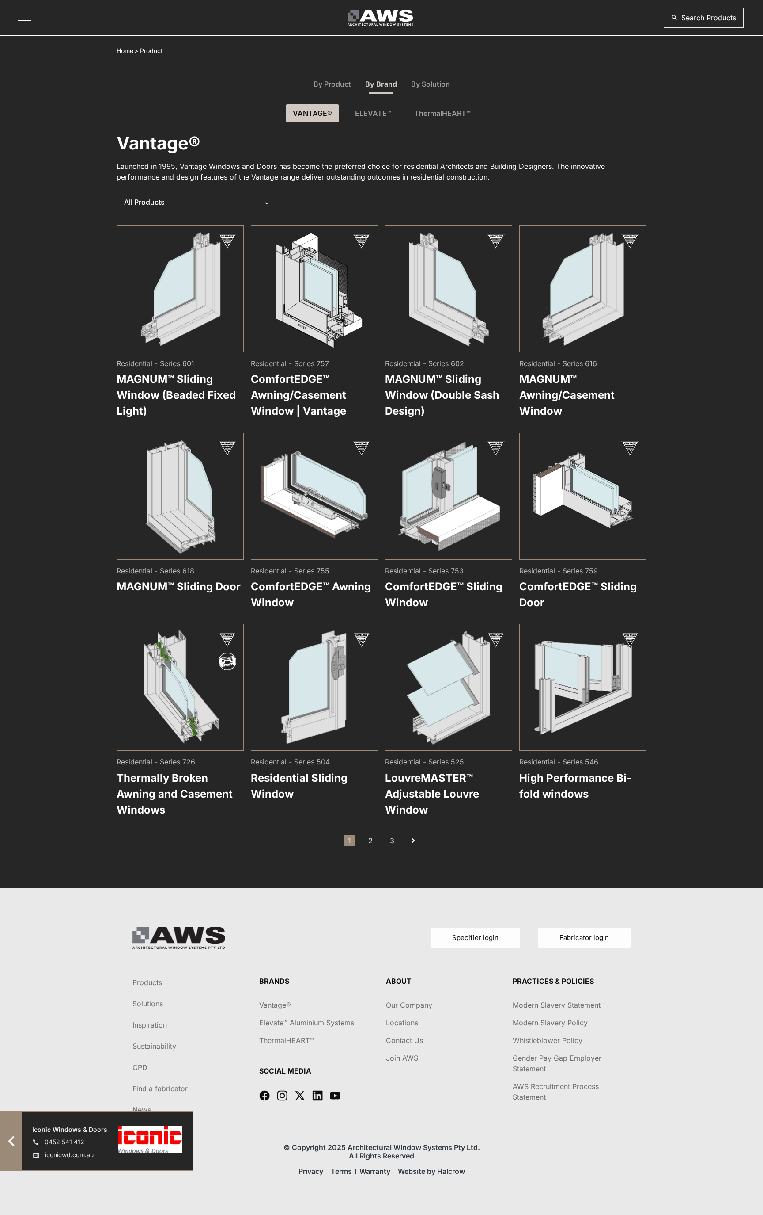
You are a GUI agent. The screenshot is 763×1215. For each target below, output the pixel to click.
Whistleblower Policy (547, 1040)
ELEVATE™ (373, 113)
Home (125, 50)
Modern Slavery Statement (557, 1005)
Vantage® (275, 1005)
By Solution (430, 84)
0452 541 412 (64, 1142)
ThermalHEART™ (442, 113)
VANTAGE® (312, 113)
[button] (704, 18)
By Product (332, 84)
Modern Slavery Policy (550, 1022)
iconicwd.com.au (69, 1154)
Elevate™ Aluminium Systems (306, 1022)
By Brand (381, 84)
